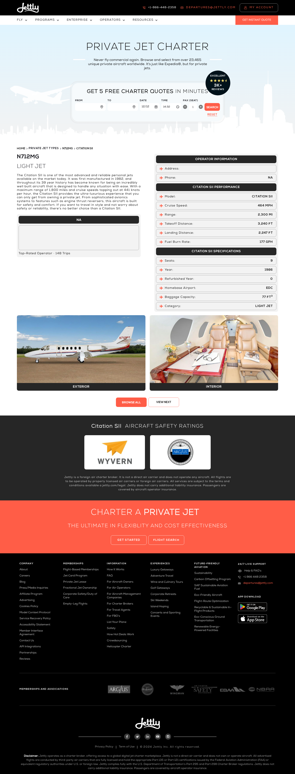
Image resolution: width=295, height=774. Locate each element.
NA (78, 220)
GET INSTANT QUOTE (256, 20)
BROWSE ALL (131, 402)
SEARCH (212, 107)
